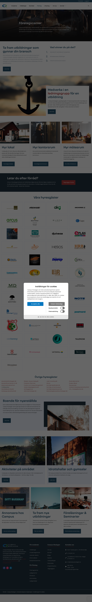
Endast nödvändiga (57, 304)
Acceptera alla (35, 304)
